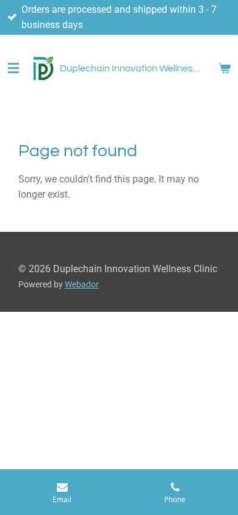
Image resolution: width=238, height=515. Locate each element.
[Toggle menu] (13, 68)
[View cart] (224, 68)
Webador (82, 284)
